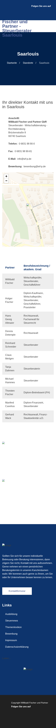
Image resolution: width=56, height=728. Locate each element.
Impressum (11, 640)
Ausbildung (11, 614)
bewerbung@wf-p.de (35, 166)
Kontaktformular (17, 591)
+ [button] (6, 176)
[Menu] (51, 26)
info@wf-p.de (24, 159)
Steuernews (11, 620)
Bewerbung (11, 633)
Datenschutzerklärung (17, 647)
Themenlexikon (13, 627)
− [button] (6, 181)
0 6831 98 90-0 (27, 143)
